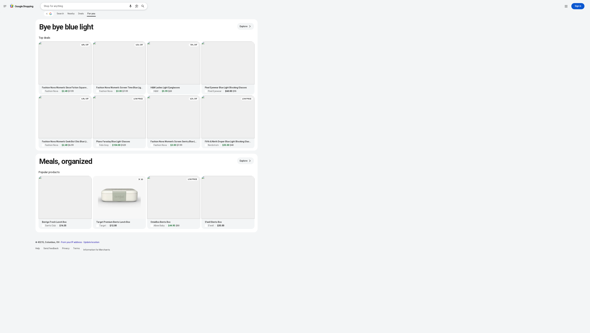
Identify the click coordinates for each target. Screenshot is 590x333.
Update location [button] (91, 242)
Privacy (65, 248)
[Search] (143, 6)
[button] (130, 6)
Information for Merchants (96, 250)
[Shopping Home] (21, 6)
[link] (60, 13)
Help (37, 248)
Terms (76, 248)
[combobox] (85, 6)
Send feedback (50, 248)
